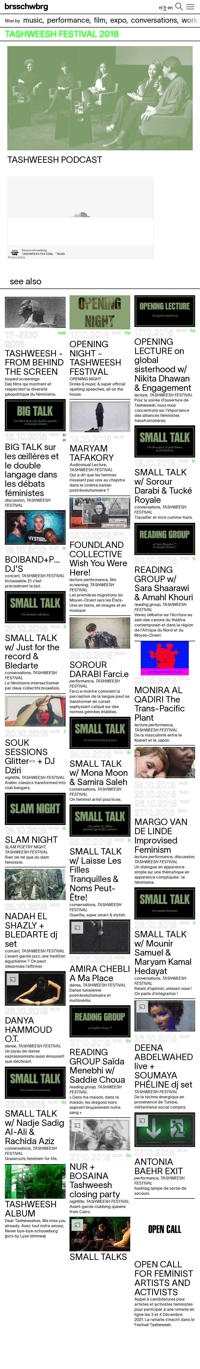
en (170, 7)
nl (160, 7)
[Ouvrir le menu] (190, 7)
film (100, 20)
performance (68, 20)
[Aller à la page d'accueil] (27, 7)
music (32, 20)
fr (165, 7)
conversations (154, 20)
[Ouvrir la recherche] (179, 7)
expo (118, 20)
